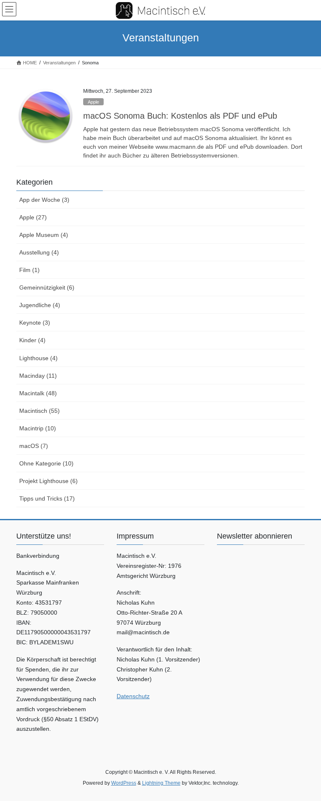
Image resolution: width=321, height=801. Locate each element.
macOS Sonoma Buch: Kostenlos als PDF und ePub (180, 115)
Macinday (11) (38, 375)
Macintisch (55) (39, 410)
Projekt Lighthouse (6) (48, 481)
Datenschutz (133, 696)
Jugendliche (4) (39, 305)
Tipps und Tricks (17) (47, 498)
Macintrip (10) (37, 428)
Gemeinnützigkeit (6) (46, 287)
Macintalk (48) (38, 393)
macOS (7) (33, 445)
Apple (93, 101)
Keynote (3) (34, 322)
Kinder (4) (32, 340)
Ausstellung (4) (39, 252)
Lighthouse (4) (38, 358)
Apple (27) (33, 217)
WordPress (123, 783)
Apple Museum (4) (43, 234)
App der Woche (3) (44, 199)
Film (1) (29, 270)
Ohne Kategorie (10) (46, 463)
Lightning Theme (161, 783)
